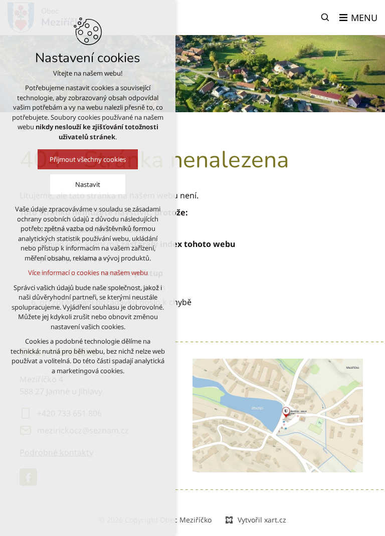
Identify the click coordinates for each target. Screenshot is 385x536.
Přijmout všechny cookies (88, 159)
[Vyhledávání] (325, 18)
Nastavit (87, 184)
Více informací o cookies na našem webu (88, 272)
